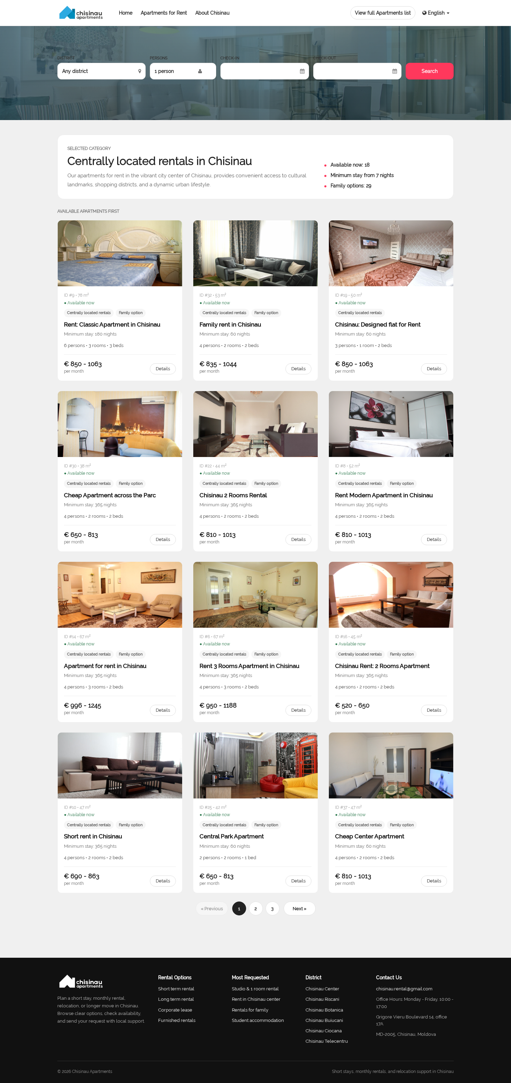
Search (430, 71)
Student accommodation (258, 1020)
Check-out (324, 58)
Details (163, 368)
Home (125, 13)
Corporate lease (175, 1010)
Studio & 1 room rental (255, 988)
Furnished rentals (176, 1020)
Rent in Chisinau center (256, 999)
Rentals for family (250, 1010)
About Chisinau (212, 13)
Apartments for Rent (164, 13)
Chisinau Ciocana (324, 1030)
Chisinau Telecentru (327, 1041)
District (66, 58)
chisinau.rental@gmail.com (404, 988)
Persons (159, 58)
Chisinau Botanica (324, 1010)
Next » (299, 908)
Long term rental (176, 999)
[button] (436, 13)
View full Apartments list (383, 13)
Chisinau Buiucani (324, 1020)
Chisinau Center (322, 988)
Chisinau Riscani (322, 999)
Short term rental (176, 988)
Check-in (229, 58)
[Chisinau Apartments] (81, 13)
